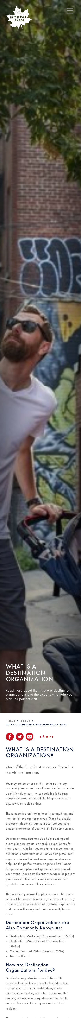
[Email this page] (29, 737)
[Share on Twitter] (20, 737)
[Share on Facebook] (10, 737)
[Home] (19, 17)
